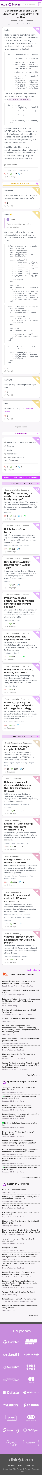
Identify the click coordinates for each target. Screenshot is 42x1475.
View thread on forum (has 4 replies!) (21, 442)
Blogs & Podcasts (8, 995)
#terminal (20, 843)
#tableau (7, 920)
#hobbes (7, 807)
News (7, 779)
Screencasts (23, 1043)
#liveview (26, 914)
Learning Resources (9, 1014)
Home (9, 458)
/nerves (7, 876)
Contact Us (10, 1465)
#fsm (6, 765)
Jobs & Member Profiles (10, 986)
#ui (20, 914)
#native (7, 879)
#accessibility (16, 917)
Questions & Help (16, 21)
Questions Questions (30, 1177)
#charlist (15, 653)
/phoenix (12, 24)
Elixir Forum (24, 1184)
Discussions (27, 743)
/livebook (7, 653)
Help (20, 1465)
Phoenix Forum (32, 1075)
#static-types (9, 763)
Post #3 (10, 395)
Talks (20, 1201)
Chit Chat (21, 1059)
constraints (13, 454)
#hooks (7, 917)
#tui (27, 843)
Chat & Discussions (13, 743)
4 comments (12, 165)
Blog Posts (20, 995)
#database (15, 804)
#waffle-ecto (24, 545)
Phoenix (21, 974)
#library (7, 804)
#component (27, 917)
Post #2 (10, 371)
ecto (10, 450)
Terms (27, 1469)
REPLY (6, 477)
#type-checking (21, 763)
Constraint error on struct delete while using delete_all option (20, 14)
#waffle (15, 545)
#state (13, 879)
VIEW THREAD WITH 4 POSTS (25, 477)
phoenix (10, 446)
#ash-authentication (16, 722)
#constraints (27, 24)
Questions (29, 21)
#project (25, 956)
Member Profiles (27, 986)
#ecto (19, 24)
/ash (5, 722)
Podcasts (20, 1235)
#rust (13, 843)
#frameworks (23, 876)
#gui (31, 876)
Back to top (32, 970)
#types (31, 763)
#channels (16, 620)
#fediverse (16, 956)
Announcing (16, 779)
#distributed (25, 804)
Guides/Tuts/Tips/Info (27, 1014)
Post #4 (10, 419)
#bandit (15, 686)
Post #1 (10, 206)
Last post (10, 470)
